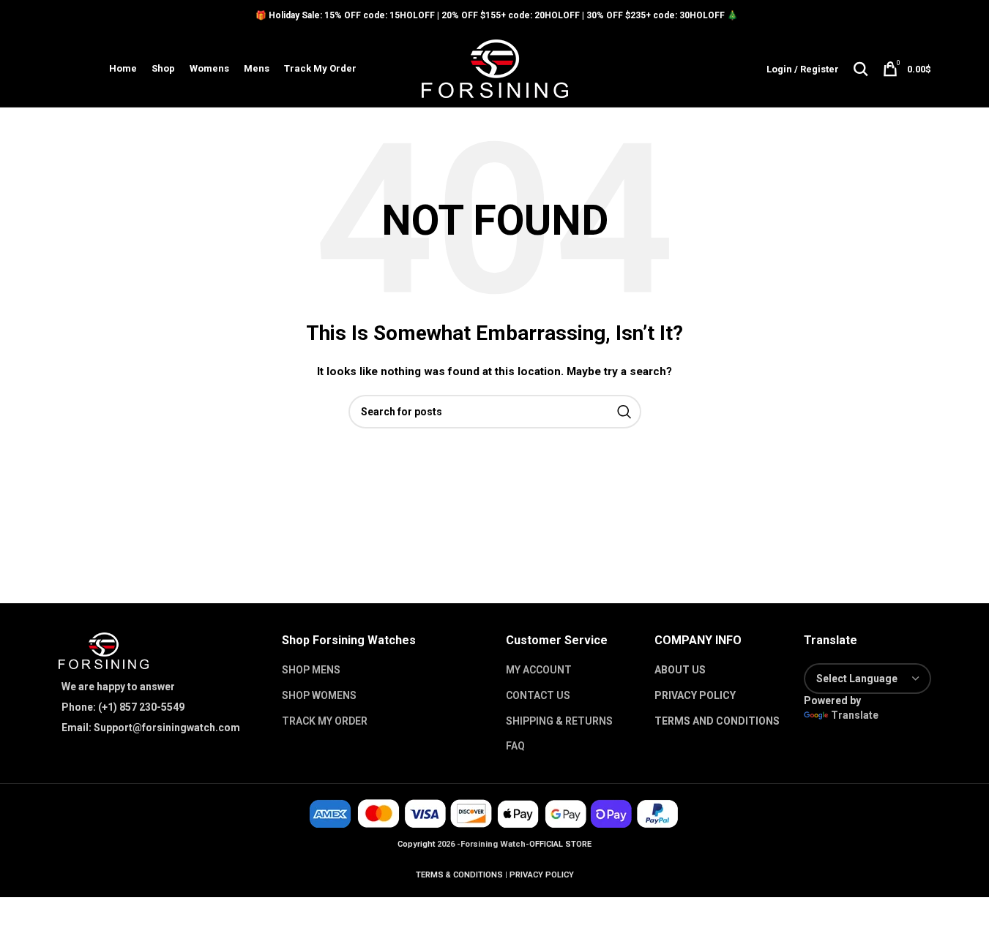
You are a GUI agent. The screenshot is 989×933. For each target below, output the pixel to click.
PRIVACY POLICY (695, 695)
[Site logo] (495, 68)
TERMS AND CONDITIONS (717, 721)
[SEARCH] (624, 411)
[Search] (861, 68)
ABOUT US (680, 670)
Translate (854, 715)
